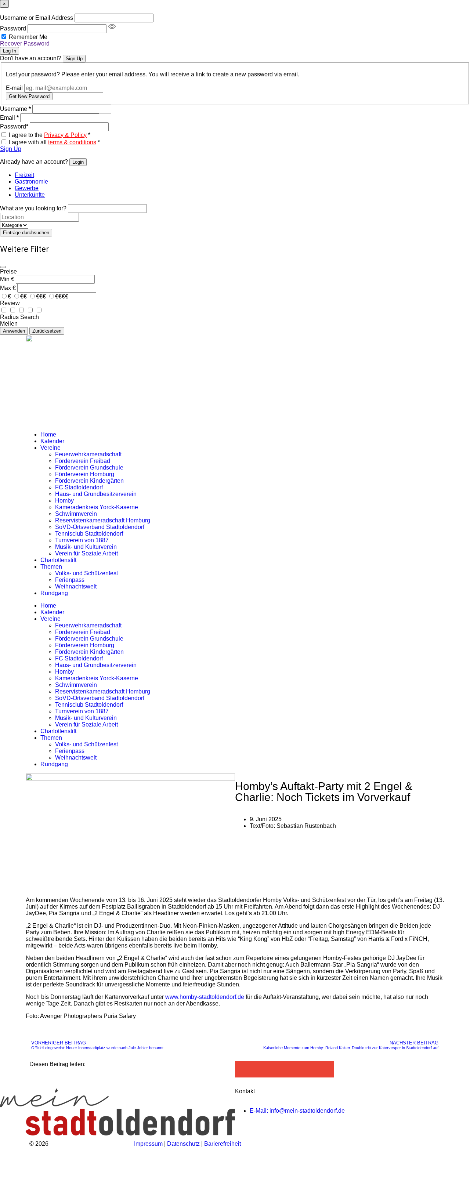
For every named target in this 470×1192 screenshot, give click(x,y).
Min (5, 279)
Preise (8, 271)
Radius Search (19, 317)
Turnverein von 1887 (82, 540)
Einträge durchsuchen (26, 232)
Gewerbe (27, 188)
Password (13, 28)
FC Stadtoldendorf (79, 487)
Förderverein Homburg (84, 474)
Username (15, 109)
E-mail (14, 88)
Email (9, 118)
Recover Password (25, 43)
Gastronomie (31, 181)
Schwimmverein (76, 514)
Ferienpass (69, 580)
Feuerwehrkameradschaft (88, 454)
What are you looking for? (33, 208)
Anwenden (14, 331)
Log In (9, 51)
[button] (243, 1069)
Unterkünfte (30, 195)
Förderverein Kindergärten (89, 481)
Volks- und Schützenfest (86, 573)
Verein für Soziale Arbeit (86, 553)
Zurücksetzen (46, 331)
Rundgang (54, 593)
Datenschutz (184, 1144)
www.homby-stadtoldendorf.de (204, 997)
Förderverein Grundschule (89, 467)
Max (5, 288)
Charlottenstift (58, 560)
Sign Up (74, 58)
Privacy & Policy (65, 135)
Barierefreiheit (222, 1144)
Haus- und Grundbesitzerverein (96, 494)
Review (10, 303)
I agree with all (54, 142)
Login (78, 162)
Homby (64, 500)
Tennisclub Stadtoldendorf (89, 533)
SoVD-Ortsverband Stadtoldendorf (99, 527)
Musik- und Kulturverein (86, 547)
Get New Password (29, 96)
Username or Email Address (36, 18)
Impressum (148, 1144)
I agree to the (49, 135)
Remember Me (28, 37)
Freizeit (24, 175)
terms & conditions (72, 142)
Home (48, 434)
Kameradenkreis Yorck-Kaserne (96, 507)
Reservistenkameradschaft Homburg (102, 520)
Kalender (52, 441)
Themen (51, 567)
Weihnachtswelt (76, 586)
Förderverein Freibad (82, 461)
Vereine (50, 448)
